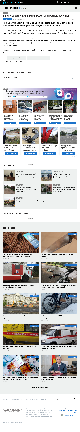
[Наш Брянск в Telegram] (68, 2)
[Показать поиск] (75, 2)
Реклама (43, 399)
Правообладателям (17, 399)
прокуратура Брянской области (16, 58)
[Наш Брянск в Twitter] (61, 2)
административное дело (34, 58)
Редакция (6, 399)
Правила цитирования (31, 399)
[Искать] (74, 399)
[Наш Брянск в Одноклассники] (58, 2)
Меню (76, 8)
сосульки (46, 58)
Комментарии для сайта (69, 79)
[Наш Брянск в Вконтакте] (65, 2)
